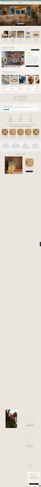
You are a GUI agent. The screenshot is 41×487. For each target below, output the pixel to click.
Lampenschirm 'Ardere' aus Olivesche (28, 136)
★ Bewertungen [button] (40, 244)
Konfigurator (9, 2)
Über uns (14, 2)
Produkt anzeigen (29, 171)
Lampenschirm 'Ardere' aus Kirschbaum (20, 136)
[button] (12, 481)
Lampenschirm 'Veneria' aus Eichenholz (5, 39)
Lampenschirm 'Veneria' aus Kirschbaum (36, 39)
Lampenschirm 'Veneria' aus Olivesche (20, 39)
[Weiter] (38, 73)
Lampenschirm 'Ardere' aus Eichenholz (12, 136)
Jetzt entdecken (20, 23)
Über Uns (29, 465)
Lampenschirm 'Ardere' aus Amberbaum (36, 136)
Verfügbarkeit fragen (37, 91)
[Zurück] (36, 73)
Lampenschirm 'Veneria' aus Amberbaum (13, 39)
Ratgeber (3, 3)
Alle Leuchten (4, 2)
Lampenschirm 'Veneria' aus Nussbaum (28, 39)
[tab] (3, 66)
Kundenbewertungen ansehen (6, 109)
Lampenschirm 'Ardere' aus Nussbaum (5, 136)
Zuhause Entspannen (30, 425)
